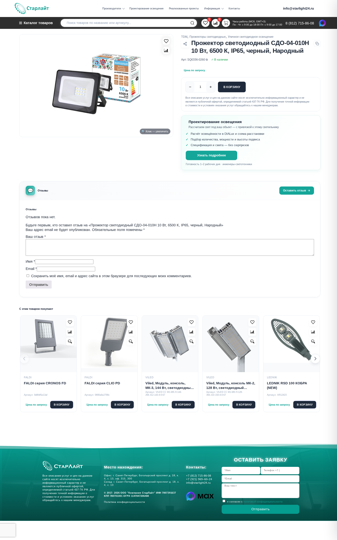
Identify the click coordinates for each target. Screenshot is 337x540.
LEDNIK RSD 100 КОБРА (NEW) (287, 385)
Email (31, 269)
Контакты (234, 8)
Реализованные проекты (184, 8)
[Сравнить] (166, 50)
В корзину (231, 87)
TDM (184, 36)
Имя (30, 261)
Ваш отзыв (36, 237)
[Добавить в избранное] (70, 322)
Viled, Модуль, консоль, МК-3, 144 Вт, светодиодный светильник (169, 385)
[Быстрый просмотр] (70, 341)
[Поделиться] (185, 44)
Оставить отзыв (294, 190)
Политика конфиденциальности (125, 502)
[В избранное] (166, 41)
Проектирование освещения (146, 8)
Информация (212, 8)
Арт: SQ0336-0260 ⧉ (194, 59)
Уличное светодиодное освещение (250, 36)
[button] (315, 358)
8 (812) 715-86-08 (300, 23)
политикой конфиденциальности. (263, 502)
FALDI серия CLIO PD (102, 383)
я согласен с (255, 502)
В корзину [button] (62, 404)
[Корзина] (226, 23)
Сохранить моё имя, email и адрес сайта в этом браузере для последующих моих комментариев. (111, 276)
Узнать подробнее (211, 155)
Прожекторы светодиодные (207, 36)
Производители (111, 8)
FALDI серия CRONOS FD (45, 383)
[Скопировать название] (317, 43)
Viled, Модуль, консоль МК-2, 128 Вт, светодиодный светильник (230, 385)
